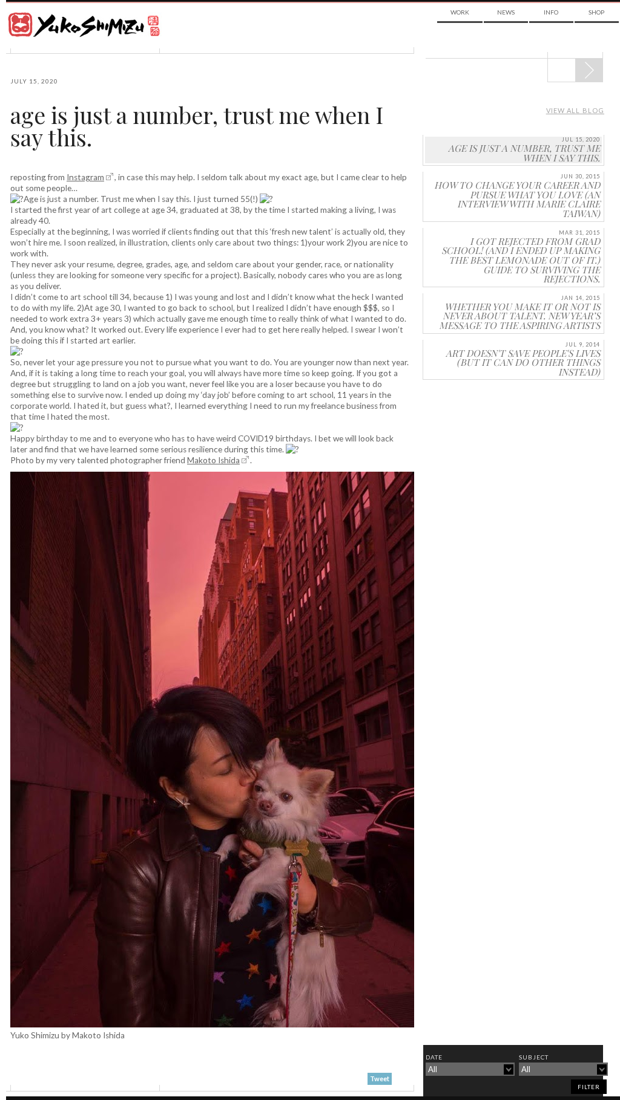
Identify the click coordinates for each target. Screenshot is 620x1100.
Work (459, 12)
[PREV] (588, 70)
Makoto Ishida (213, 460)
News (506, 12)
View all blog (575, 110)
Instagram (85, 177)
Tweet (379, 1078)
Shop (596, 12)
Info (551, 12)
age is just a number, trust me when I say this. (196, 126)
